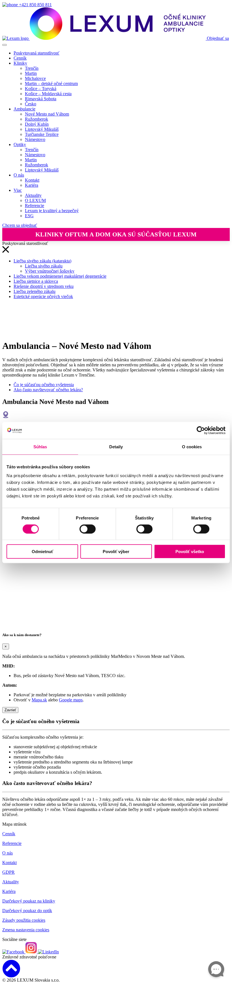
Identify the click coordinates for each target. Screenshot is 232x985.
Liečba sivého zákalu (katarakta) (42, 260)
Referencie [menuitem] (34, 205)
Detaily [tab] (116, 446)
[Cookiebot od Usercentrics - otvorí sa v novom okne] (200, 430)
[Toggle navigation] (4, 45)
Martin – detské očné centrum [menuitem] (51, 83)
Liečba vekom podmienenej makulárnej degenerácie (60, 276)
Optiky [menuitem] (20, 144)
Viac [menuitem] (18, 190)
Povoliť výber (116, 551)
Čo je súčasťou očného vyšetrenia (44, 384)
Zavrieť (10, 710)
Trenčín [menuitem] (31, 68)
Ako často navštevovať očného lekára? (48, 389)
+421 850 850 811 (35, 4)
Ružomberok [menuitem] (36, 119)
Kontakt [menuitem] (32, 180)
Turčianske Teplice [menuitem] (42, 134)
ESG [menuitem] (29, 215)
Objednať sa (218, 38)
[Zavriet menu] (5, 251)
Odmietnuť (42, 551)
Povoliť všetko (189, 551)
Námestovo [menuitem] (35, 139)
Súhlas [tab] (40, 446)
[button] (116, 969)
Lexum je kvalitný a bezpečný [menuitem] (52, 210)
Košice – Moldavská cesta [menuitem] (48, 93)
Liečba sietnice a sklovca (36, 281)
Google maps (71, 699)
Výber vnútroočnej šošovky (49, 271)
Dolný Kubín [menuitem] (37, 124)
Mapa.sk (39, 699)
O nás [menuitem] (19, 175)
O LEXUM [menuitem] (35, 200)
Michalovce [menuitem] (35, 78)
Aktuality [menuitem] (33, 195)
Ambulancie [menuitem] (24, 108)
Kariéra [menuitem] (31, 185)
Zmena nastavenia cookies (25, 929)
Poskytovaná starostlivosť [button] (36, 53)
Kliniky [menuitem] (20, 63)
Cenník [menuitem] (20, 58)
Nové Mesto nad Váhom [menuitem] (47, 114)
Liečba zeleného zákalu (34, 291)
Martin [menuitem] (31, 73)
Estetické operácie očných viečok (43, 296)
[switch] (88, 528)
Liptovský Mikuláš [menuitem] (42, 129)
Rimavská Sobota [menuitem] (40, 98)
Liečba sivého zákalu (44, 266)
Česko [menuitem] (30, 103)
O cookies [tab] (192, 446)
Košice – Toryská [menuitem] (40, 88)
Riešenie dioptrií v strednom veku (44, 286)
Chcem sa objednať (19, 225)
